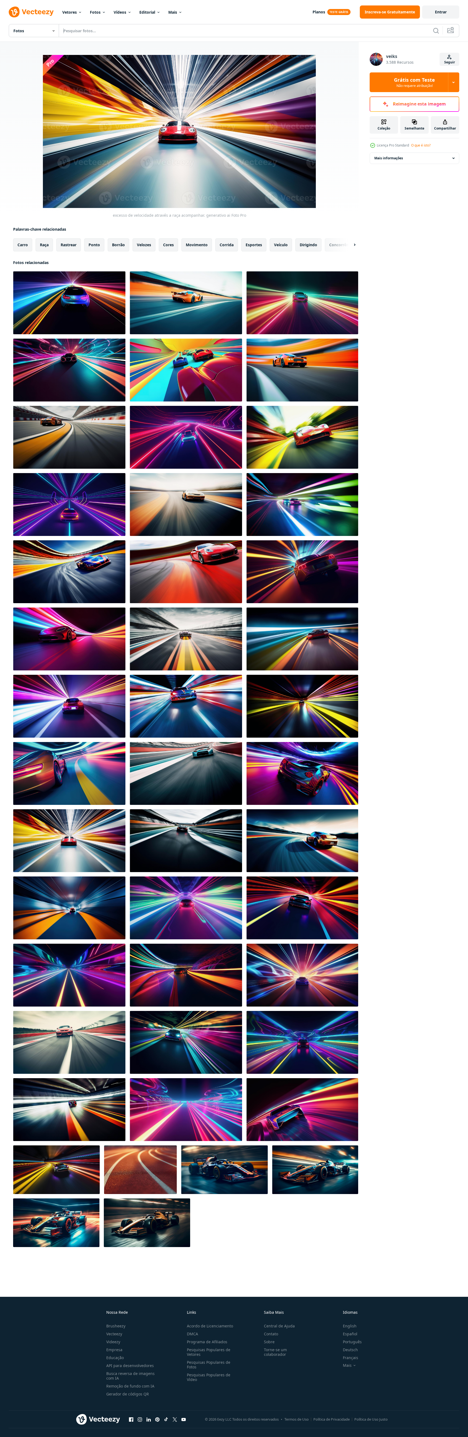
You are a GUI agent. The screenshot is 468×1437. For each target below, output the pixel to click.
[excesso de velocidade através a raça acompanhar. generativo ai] (69, 302)
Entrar (441, 11)
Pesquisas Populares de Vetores (208, 1352)
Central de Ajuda (279, 1326)
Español (350, 1333)
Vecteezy (114, 1333)
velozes (144, 244)
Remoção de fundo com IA (130, 1386)
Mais (172, 12)
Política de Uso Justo (371, 1419)
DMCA (192, 1333)
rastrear (68, 244)
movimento (197, 244)
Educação (115, 1357)
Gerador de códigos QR (127, 1394)
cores (168, 244)
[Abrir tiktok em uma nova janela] (166, 1419)
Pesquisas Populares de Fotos (208, 1364)
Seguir (449, 62)
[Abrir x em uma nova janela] (175, 1419)
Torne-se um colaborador (275, 1352)
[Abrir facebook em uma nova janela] (131, 1419)
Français (350, 1357)
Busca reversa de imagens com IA (130, 1376)
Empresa (114, 1349)
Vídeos (120, 12)
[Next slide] (350, 244)
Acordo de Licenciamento (210, 1326)
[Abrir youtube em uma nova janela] (183, 1419)
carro (22, 244)
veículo (281, 244)
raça (44, 244)
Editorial (147, 12)
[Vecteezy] (31, 12)
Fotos (95, 12)
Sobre (269, 1341)
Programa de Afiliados (207, 1341)
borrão (118, 244)
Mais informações (388, 158)
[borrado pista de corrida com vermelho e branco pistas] (140, 1169)
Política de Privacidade (331, 1419)
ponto (94, 244)
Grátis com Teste (414, 82)
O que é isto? (421, 145)
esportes (254, 244)
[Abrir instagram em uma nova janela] (140, 1419)
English (350, 1326)
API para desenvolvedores (130, 1365)
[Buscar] (436, 30)
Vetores (69, 12)
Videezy (113, 1341)
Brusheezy (115, 1326)
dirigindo (308, 244)
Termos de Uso (296, 1419)
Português (352, 1341)
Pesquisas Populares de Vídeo (208, 1377)
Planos (319, 11)
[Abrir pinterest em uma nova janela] (157, 1419)
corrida (227, 244)
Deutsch (350, 1349)
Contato (271, 1333)
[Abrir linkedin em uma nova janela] (148, 1419)
